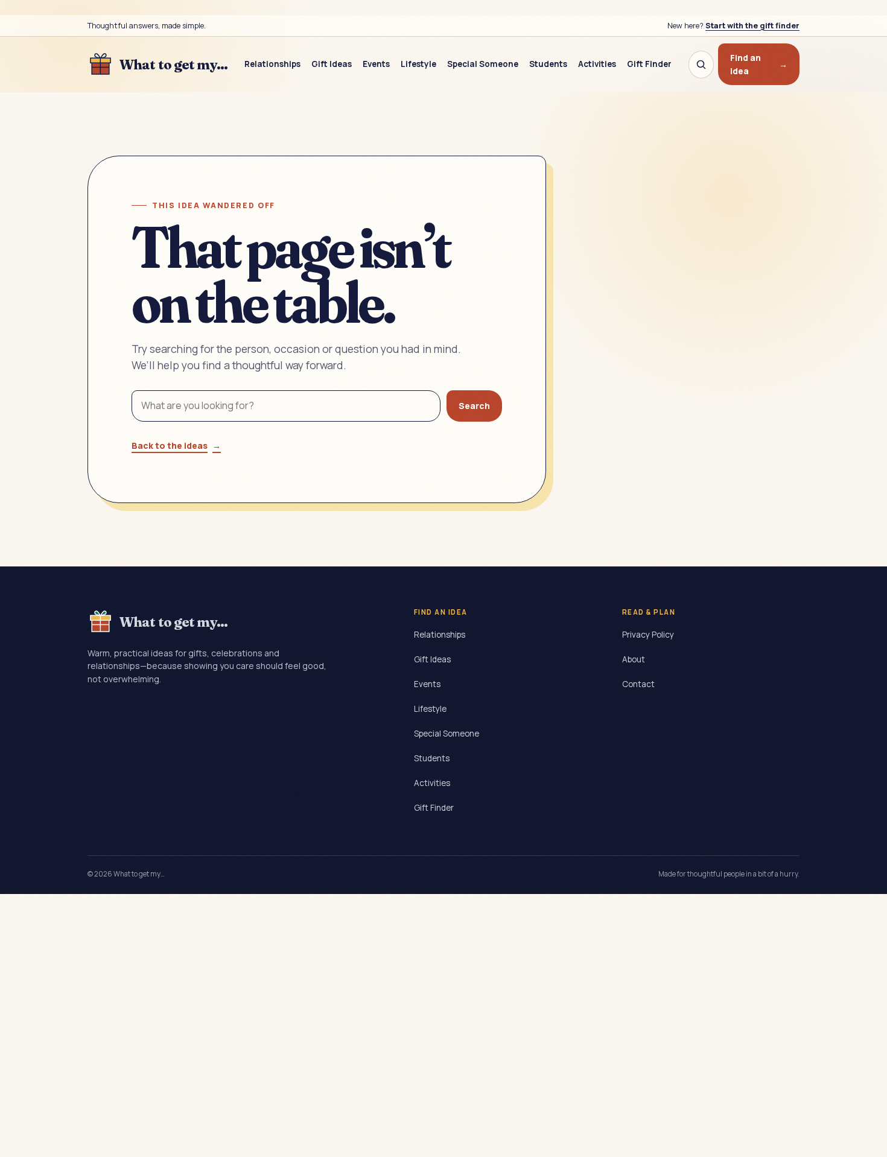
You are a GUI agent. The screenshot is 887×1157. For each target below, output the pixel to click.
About (633, 659)
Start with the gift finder (752, 26)
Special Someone (482, 64)
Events (376, 64)
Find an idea (758, 64)
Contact (638, 684)
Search (474, 405)
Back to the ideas (176, 445)
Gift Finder (649, 64)
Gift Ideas (331, 64)
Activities (597, 64)
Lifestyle (418, 64)
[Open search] (701, 64)
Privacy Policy (648, 634)
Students (548, 64)
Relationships (272, 64)
